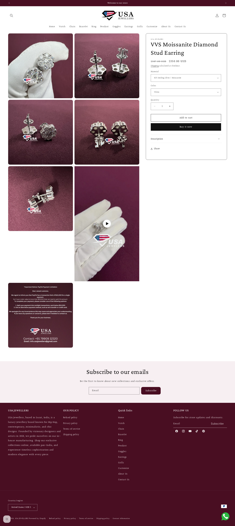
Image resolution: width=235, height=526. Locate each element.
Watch (121, 423)
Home (121, 417)
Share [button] (157, 148)
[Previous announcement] (9, 3)
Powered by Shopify (37, 518)
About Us (123, 474)
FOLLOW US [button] (181, 410)
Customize (123, 468)
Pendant (122, 446)
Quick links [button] (125, 410)
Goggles (122, 451)
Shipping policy (71, 434)
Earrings (122, 457)
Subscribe (151, 390)
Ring (120, 440)
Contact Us (123, 479)
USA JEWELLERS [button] (18, 410)
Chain (121, 429)
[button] (11, 15)
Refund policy (70, 417)
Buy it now (186, 127)
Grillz (121, 463)
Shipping (155, 66)
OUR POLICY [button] (71, 410)
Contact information (121, 518)
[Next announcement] (225, 3)
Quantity (155, 99)
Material (155, 71)
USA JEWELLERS (21, 518)
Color (153, 85)
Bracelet (122, 434)
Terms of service (71, 429)
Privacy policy (70, 423)
